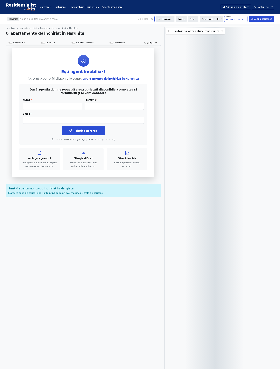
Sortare (150, 42)
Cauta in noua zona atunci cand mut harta (198, 31)
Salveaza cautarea (261, 18)
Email (27, 113)
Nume (27, 99)
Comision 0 (19, 42)
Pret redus (119, 42)
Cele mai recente (84, 42)
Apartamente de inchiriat (24, 28)
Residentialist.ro (21, 6)
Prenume (91, 99)
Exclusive (50, 42)
